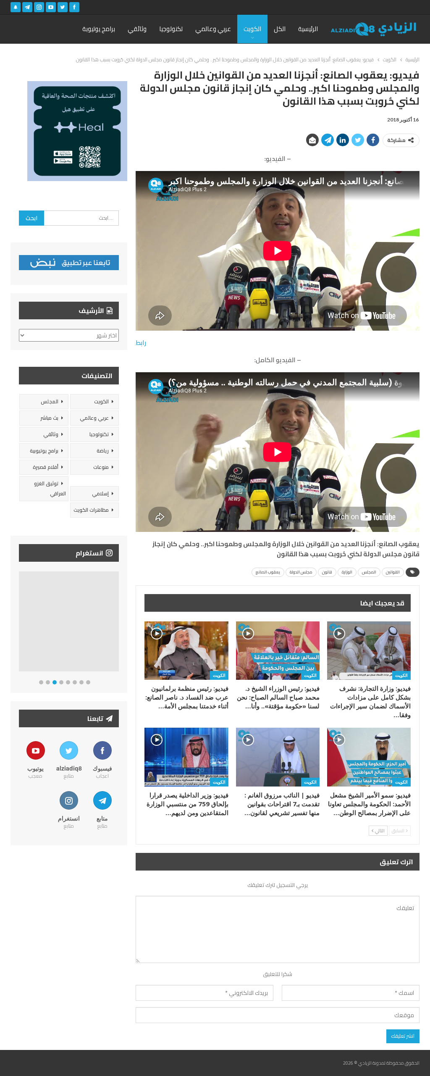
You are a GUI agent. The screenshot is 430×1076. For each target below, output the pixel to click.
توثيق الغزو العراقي (50, 488)
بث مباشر (49, 418)
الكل (280, 29)
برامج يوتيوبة (98, 29)
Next (117, 623)
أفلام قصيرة (45, 467)
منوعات (101, 467)
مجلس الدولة (301, 572)
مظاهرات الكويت (91, 510)
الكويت (252, 29)
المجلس (369, 572)
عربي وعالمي (213, 29)
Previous (21, 623)
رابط (141, 343)
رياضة (103, 450)
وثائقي (137, 29)
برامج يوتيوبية (44, 450)
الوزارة (347, 572)
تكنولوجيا (171, 29)
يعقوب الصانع (268, 572)
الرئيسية (308, 29)
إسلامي (100, 493)
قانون (327, 572)
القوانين (393, 572)
